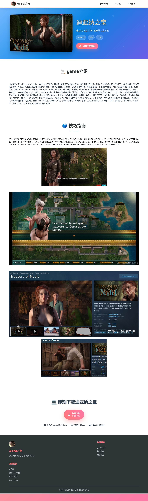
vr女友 (11, 469)
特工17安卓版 (14, 473)
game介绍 (104, 3)
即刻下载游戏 (89, 46)
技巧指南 (118, 3)
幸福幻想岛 (13, 476)
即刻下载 (131, 3)
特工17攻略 (13, 480)
